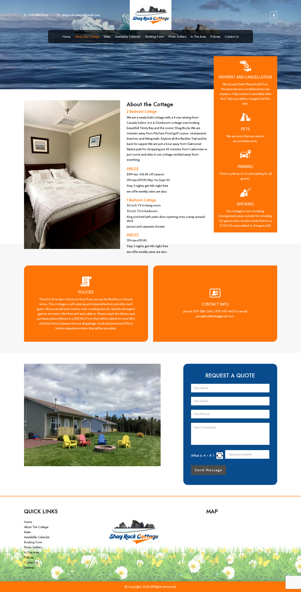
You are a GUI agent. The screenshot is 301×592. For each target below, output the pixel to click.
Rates (107, 36)
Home (66, 36)
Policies (215, 36)
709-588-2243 (203, 311)
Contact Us (232, 36)
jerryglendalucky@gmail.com (215, 316)
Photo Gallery (177, 36)
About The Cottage (87, 36)
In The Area (198, 36)
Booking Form (154, 36)
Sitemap (29, 567)
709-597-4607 (225, 311)
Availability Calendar (128, 36)
